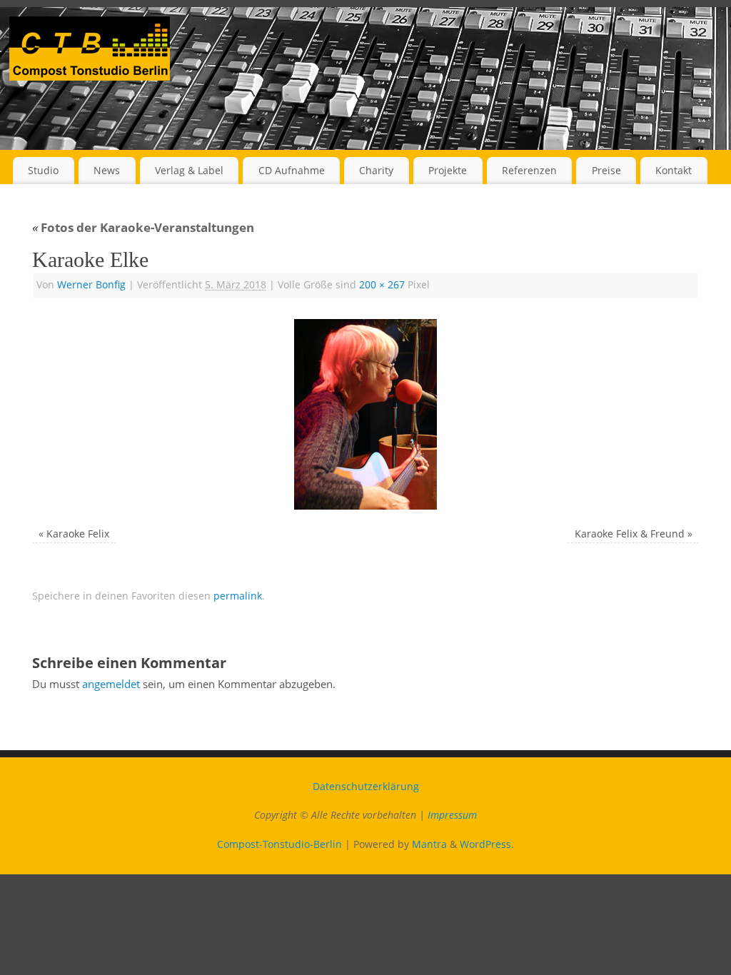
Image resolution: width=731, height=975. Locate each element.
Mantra (429, 844)
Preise (606, 170)
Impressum (452, 815)
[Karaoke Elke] (365, 414)
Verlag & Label (189, 170)
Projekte (447, 170)
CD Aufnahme (291, 170)
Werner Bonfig (91, 284)
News (107, 170)
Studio (43, 170)
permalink (237, 596)
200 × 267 (382, 284)
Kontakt (673, 170)
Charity (376, 170)
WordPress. (487, 844)
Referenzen (529, 170)
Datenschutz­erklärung (366, 786)
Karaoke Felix (77, 533)
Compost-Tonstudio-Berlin (279, 844)
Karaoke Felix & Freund (630, 533)
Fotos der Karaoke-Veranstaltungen (143, 227)
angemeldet (111, 684)
